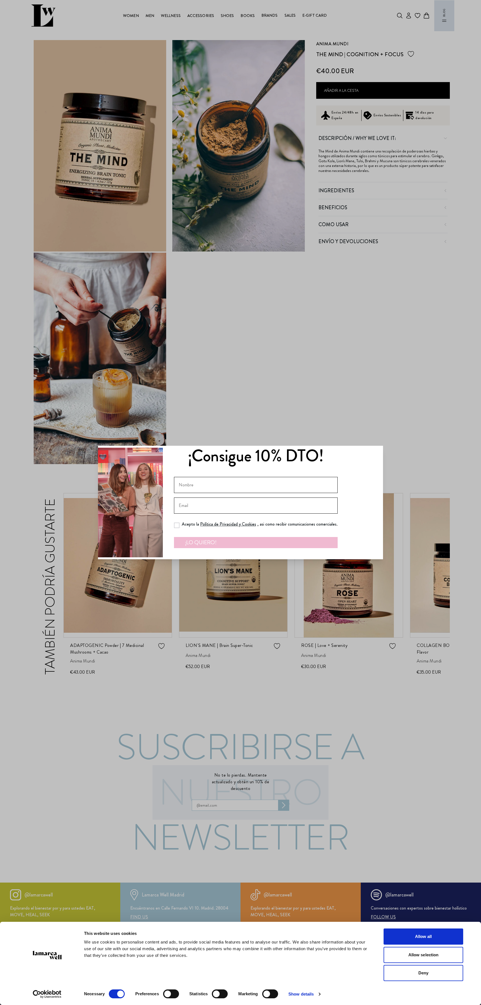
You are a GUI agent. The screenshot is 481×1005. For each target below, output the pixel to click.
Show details (301, 994)
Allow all (423, 936)
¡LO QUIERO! (201, 542)
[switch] (171, 993)
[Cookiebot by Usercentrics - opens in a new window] (47, 994)
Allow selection (423, 954)
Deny (423, 972)
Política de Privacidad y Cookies (228, 524)
